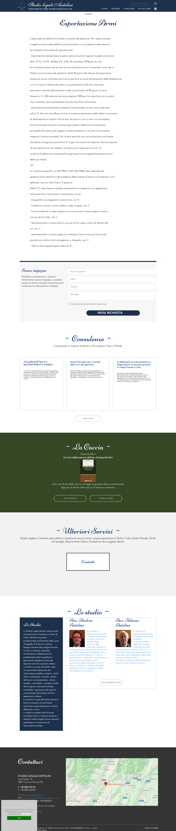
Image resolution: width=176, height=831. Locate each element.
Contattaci (155, 9)
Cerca (155, 4)
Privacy (87, 828)
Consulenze (128, 9)
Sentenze (115, 9)
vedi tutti (88, 418)
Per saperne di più (111, 682)
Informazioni (26, 814)
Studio (105, 9)
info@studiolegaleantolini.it (31, 795)
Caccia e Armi (144, 9)
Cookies (94, 828)
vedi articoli (70, 498)
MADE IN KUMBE (151, 828)
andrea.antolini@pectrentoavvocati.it (42, 797)
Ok (19, 818)
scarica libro (106, 498)
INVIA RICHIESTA (110, 313)
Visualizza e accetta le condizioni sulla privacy (89, 304)
